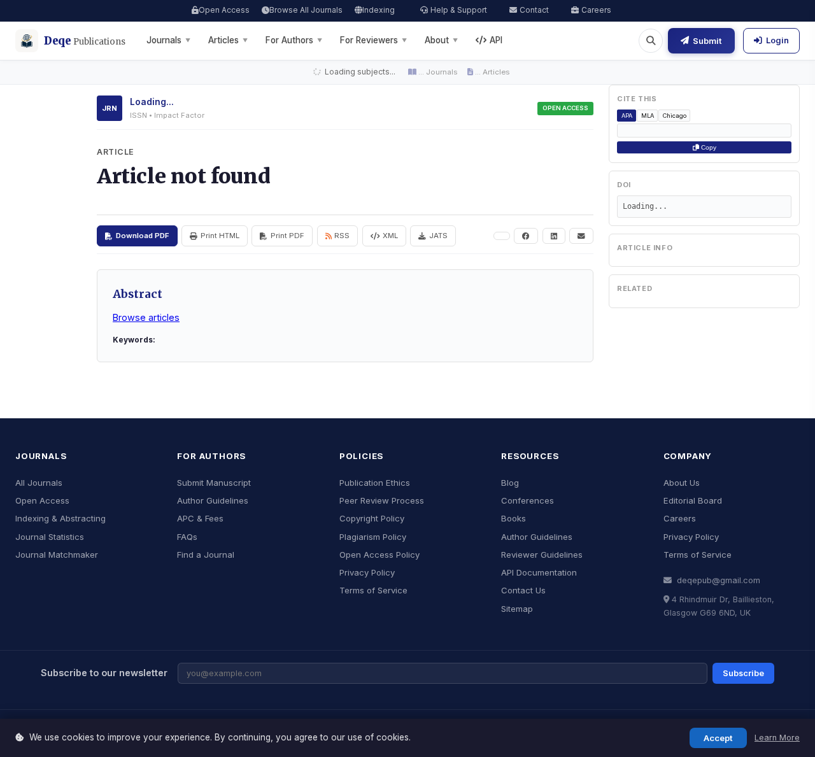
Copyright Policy (371, 518)
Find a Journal (205, 554)
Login (777, 40)
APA (626, 115)
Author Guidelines (212, 500)
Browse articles (146, 317)
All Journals (38, 483)
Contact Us (523, 590)
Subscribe (743, 673)
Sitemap (517, 609)
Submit (707, 41)
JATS (438, 235)
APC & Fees (200, 518)
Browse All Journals (306, 10)
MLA (647, 115)
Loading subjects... (359, 71)
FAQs (187, 537)
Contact (534, 10)
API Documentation (539, 572)
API (496, 40)
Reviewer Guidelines (542, 554)
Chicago (674, 115)
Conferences (527, 500)
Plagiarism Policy (372, 537)
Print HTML (220, 235)
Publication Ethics (374, 483)
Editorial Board (692, 500)
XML (390, 235)
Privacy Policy (367, 572)
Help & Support (458, 10)
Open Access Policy (379, 554)
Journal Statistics (49, 537)
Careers (596, 10)
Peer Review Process (381, 500)
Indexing (378, 10)
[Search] (651, 41)
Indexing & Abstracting (60, 518)
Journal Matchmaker (56, 554)
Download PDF (142, 235)
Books (513, 518)
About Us (681, 483)
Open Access (224, 10)
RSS (342, 235)
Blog (510, 483)
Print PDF (287, 235)
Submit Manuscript (214, 483)
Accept (718, 738)
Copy (707, 147)
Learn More (777, 737)
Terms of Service (373, 590)
